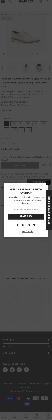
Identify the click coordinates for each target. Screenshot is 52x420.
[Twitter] (34, 225)
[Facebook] (17, 225)
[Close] (48, 183)
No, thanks (27, 231)
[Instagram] (23, 225)
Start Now (26, 216)
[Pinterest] (29, 225)
